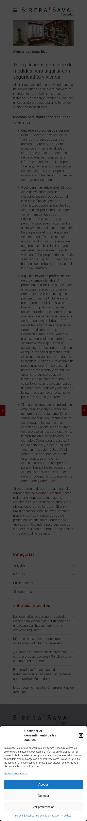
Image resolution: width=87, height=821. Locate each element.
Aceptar (43, 784)
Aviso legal (66, 815)
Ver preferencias (43, 807)
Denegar (43, 795)
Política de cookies (24, 815)
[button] (81, 735)
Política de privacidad (47, 815)
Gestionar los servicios (16, 773)
